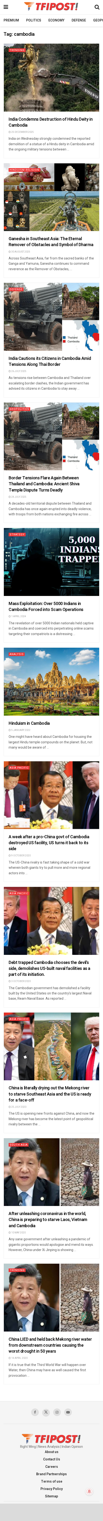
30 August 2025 (20, 252)
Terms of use (51, 1481)
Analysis (17, 654)
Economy (56, 20)
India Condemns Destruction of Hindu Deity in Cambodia (50, 122)
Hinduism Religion (24, 170)
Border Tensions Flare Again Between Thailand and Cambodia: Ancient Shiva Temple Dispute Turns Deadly (44, 484)
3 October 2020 (21, 981)
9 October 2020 (21, 855)
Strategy (17, 534)
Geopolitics (19, 409)
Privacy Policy (51, 1488)
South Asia (19, 1145)
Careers (51, 1466)
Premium (11, 20)
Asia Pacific (19, 768)
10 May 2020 (18, 1232)
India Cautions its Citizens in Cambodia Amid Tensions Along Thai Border (50, 361)
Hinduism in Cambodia (29, 723)
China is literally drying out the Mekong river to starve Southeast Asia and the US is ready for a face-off (50, 1094)
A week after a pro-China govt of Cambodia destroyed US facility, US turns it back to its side (49, 843)
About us (51, 1451)
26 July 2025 (18, 371)
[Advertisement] (51, 1512)
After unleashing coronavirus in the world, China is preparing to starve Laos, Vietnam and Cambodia (48, 1220)
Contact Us (51, 1459)
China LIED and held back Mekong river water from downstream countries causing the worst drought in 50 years (50, 1345)
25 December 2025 (22, 132)
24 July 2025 (18, 497)
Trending (17, 50)
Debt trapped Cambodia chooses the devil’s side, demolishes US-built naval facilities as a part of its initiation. (49, 968)
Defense (79, 20)
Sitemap (51, 1496)
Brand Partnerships (51, 1474)
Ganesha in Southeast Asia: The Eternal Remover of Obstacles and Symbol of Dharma (51, 242)
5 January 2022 (20, 730)
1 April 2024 (18, 616)
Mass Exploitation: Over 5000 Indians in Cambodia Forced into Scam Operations (46, 606)
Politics (33, 20)
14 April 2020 (19, 1358)
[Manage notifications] (89, 1491)
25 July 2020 (18, 1107)
